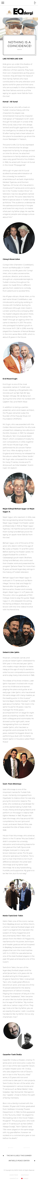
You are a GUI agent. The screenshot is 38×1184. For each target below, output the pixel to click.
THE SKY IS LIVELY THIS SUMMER (19, 1155)
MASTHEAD (25, 1175)
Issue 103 (19, 49)
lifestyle (27, 1147)
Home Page (13, 1175)
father (11, 1147)
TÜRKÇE (25, 1178)
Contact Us (14, 1178)
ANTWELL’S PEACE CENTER (19, 1161)
